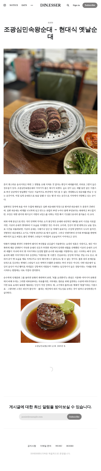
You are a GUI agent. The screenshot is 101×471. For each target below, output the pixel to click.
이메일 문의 (45, 446)
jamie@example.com (50, 416)
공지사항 (32, 446)
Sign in (76, 5)
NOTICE (14, 5)
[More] (32, 5)
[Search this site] (68, 5)
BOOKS (69, 446)
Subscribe (90, 5)
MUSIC (58, 446)
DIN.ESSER (50, 5)
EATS (24, 5)
